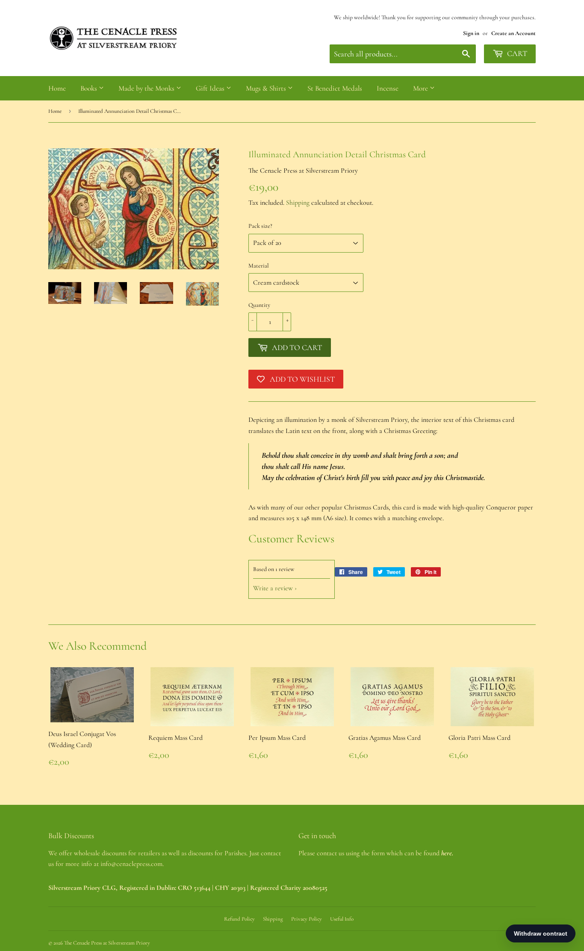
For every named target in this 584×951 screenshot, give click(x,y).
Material (258, 265)
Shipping (298, 202)
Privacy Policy (306, 919)
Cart (516, 53)
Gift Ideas (211, 88)
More (421, 88)
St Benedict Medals (334, 88)
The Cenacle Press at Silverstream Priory (107, 942)
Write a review (273, 588)
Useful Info (342, 919)
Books (89, 88)
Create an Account (513, 33)
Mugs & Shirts (267, 88)
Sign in (471, 33)
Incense (387, 88)
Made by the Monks (147, 88)
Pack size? (260, 226)
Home (57, 88)
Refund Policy (239, 919)
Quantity (259, 305)
